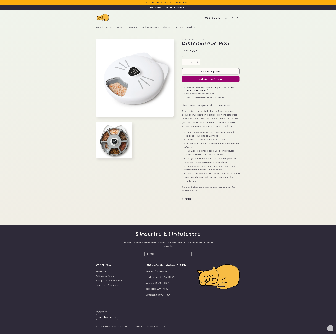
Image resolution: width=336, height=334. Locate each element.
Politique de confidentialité (109, 280)
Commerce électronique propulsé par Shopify (146, 326)
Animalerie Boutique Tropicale (115, 326)
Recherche (101, 271)
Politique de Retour (105, 276)
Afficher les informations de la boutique (204, 97)
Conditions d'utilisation (107, 285)
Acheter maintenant (211, 79)
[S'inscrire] (188, 254)
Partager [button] (189, 199)
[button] (110, 27)
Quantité (186, 57)
